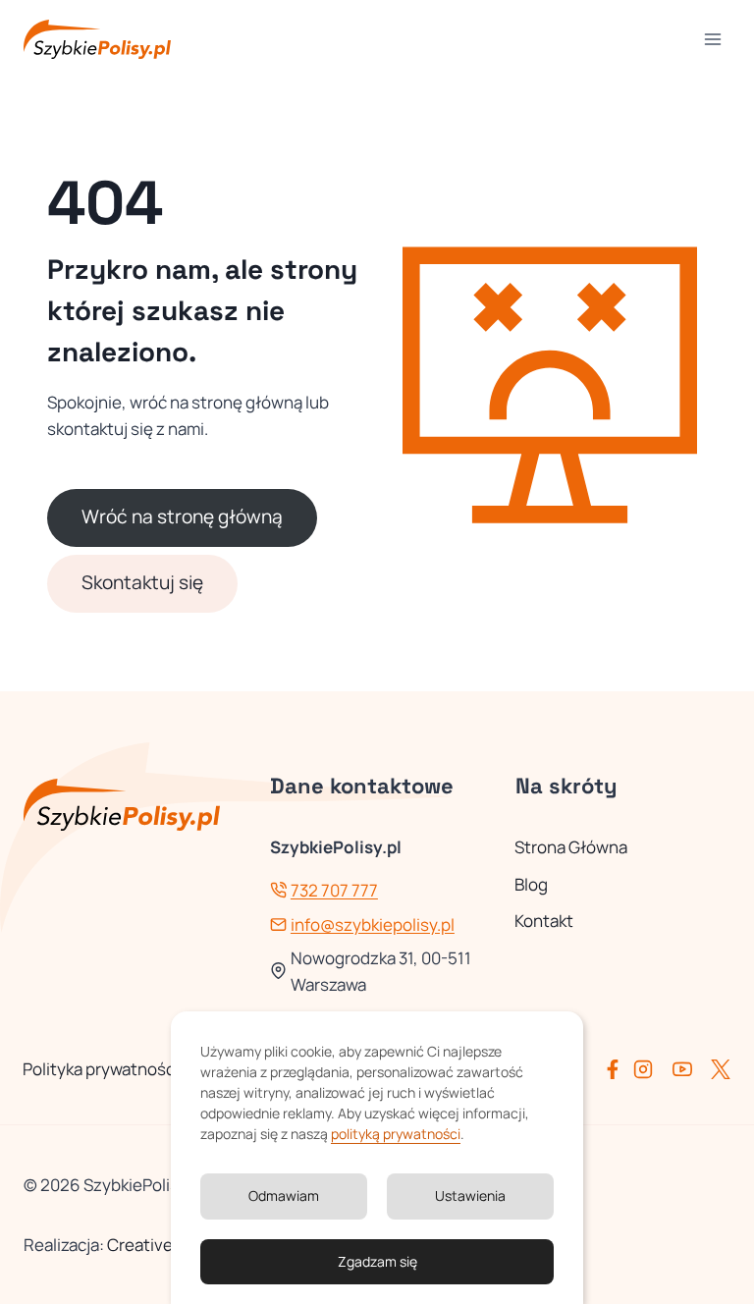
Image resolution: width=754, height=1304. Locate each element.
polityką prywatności (395, 1133)
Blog (531, 884)
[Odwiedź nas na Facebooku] (616, 1069)
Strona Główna (570, 847)
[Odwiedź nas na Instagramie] (651, 1069)
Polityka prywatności (101, 1069)
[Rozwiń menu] (712, 39)
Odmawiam (283, 1195)
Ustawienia (470, 1195)
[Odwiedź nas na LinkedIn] (720, 1069)
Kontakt (543, 920)
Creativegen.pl (163, 1244)
